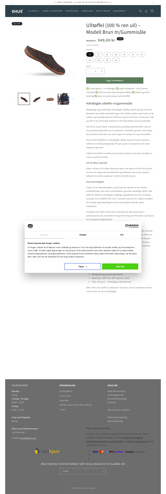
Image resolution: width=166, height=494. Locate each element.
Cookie (62, 409)
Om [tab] (121, 234)
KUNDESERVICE (66, 391)
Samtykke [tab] (44, 234)
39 (116, 54)
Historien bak (65, 396)
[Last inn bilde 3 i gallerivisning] (50, 99)
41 (133, 54)
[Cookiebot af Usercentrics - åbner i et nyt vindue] (127, 226)
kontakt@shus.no (28, 438)
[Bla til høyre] (73, 99)
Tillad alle (120, 266)
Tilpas (81, 266)
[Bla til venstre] (14, 99)
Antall (88, 66)
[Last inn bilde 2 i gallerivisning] (37, 99)
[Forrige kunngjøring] (12, 2)
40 (124, 54)
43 (90, 60)
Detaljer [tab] (83, 234)
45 (107, 60)
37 (99, 54)
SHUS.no (79, 488)
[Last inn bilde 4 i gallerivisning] (63, 99)
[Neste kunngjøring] (153, 2)
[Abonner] (103, 471)
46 (116, 60)
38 (107, 54)
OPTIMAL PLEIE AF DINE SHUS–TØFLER (75, 405)
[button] (34, 11)
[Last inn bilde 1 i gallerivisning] (24, 99)
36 (90, 54)
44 (99, 60)
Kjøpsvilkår (64, 400)
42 (142, 54)
